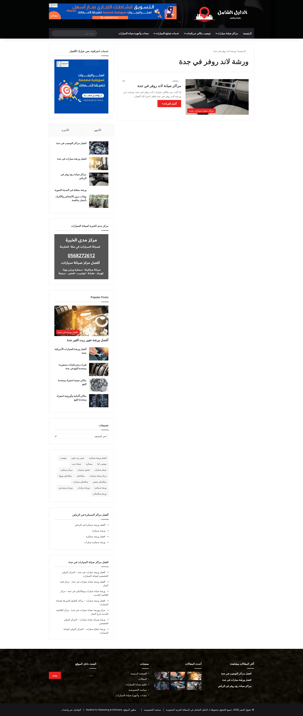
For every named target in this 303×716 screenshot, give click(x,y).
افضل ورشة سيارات (95, 600)
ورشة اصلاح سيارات (95, 629)
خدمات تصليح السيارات (167, 33)
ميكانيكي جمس (99, 481)
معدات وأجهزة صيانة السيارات (134, 33)
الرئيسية (247, 33)
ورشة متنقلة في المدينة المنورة (70, 189)
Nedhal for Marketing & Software (103, 709)
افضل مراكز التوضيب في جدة (71, 143)
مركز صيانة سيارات (97, 475)
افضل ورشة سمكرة (97, 458)
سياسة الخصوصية (138, 689)
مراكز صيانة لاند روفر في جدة (159, 86)
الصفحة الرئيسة (139, 673)
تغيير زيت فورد (77, 458)
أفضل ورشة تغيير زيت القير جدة (87, 340)
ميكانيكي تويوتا (65, 475)
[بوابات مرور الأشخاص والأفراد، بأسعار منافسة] (98, 201)
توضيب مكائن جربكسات (198, 33)
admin (176, 81)
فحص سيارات (83, 470)
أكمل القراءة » (169, 103)
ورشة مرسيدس (66, 487)
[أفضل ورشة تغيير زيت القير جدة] (194, 676)
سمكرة (89, 464)
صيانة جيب (76, 464)
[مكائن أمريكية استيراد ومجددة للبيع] (161, 676)
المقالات (142, 679)
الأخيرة (65, 130)
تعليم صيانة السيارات (136, 684)
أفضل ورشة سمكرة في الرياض (90, 524)
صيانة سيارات (100, 470)
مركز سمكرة (66, 470)
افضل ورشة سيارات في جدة (71, 158)
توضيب (63, 458)
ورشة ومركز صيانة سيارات (92, 619)
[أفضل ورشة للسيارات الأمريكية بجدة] (98, 353)
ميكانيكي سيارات (80, 481)
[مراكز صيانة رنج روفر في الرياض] (98, 179)
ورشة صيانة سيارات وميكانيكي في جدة (86, 591)
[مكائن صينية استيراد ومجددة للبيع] (98, 385)
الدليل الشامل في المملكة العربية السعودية (186, 709)
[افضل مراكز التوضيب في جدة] (98, 148)
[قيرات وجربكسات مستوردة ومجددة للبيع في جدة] (98, 369)
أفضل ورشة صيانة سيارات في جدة (88, 581)
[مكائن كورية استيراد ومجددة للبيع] (177, 686)
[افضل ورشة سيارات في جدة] (98, 163)
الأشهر (97, 130)
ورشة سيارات (84, 487)
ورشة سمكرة (100, 487)
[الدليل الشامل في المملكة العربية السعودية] (221, 14)
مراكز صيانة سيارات (228, 33)
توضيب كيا (101, 464)
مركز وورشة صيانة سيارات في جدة (88, 610)
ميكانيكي (81, 475)
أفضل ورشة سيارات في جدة (91, 572)
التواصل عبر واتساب (71, 709)
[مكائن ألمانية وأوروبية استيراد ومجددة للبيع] (98, 400)
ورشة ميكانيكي (99, 493)
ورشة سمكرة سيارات (94, 542)
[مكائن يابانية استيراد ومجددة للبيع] (194, 686)
